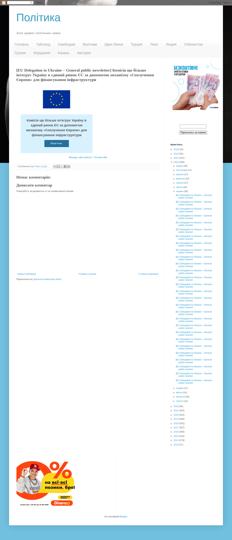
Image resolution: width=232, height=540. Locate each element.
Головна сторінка (87, 274)
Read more (56, 143)
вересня (180, 178)
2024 (176, 158)
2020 (176, 415)
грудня (180, 166)
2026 (176, 149)
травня (180, 388)
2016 (176, 432)
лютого (180, 401)
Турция (136, 44)
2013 (176, 444)
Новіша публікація (26, 274)
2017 (176, 427)
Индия (171, 44)
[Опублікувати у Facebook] (65, 166)
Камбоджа (66, 44)
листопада (182, 170)
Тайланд (43, 44)
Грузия (20, 53)
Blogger (123, 516)
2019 (176, 419)
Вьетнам (90, 44)
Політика (38, 17)
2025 (176, 154)
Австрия (84, 53)
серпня (180, 183)
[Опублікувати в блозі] (58, 166)
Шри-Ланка (114, 44)
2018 (176, 423)
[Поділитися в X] (62, 166)
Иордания (42, 53)
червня (180, 191)
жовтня (180, 174)
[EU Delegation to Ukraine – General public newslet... (194, 196)
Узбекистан (193, 44)
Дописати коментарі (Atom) (47, 279)
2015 (176, 436)
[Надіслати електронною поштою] (55, 166)
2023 (176, 162)
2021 (176, 410)
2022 (176, 406)
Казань (63, 53)
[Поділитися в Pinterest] (69, 166)
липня (179, 187)
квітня (179, 392)
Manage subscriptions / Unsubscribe (88, 157)
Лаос (154, 44)
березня (180, 396)
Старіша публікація (149, 274)
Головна (21, 44)
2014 (176, 440)
